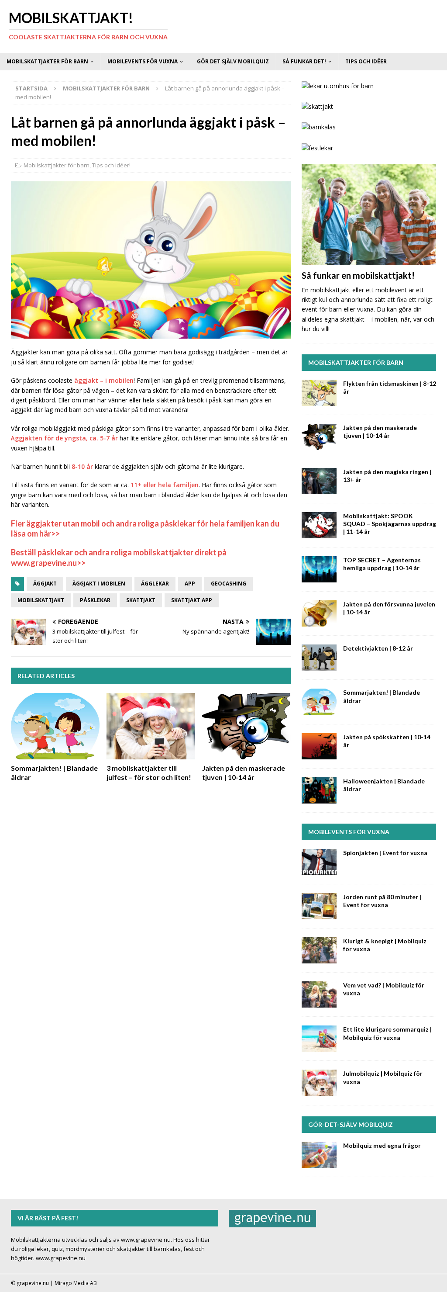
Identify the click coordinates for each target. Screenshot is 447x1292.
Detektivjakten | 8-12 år (378, 648)
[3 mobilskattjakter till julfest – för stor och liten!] (151, 726)
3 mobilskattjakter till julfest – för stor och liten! (149, 772)
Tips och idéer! (111, 165)
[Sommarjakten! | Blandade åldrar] (55, 726)
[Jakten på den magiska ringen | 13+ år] (319, 481)
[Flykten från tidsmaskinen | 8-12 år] (319, 393)
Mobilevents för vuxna (142, 61)
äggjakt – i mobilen (104, 380)
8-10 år (82, 466)
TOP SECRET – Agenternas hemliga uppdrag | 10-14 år (382, 564)
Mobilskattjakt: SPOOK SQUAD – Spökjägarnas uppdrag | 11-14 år (389, 523)
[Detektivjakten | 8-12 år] (319, 657)
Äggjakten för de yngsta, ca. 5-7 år (64, 438)
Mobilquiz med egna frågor (382, 1145)
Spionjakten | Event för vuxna (385, 852)
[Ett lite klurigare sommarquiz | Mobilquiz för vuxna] (319, 1038)
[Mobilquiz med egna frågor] (319, 1155)
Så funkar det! (304, 61)
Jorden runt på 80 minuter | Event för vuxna (382, 900)
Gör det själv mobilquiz (233, 61)
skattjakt (140, 600)
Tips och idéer (366, 61)
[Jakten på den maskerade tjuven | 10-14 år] (246, 726)
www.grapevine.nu (61, 1258)
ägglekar (155, 583)
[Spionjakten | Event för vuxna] (319, 862)
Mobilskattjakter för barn (47, 61)
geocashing (228, 583)
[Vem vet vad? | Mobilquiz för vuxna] (319, 994)
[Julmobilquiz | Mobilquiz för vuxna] (319, 1083)
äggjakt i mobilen (98, 583)
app (190, 583)
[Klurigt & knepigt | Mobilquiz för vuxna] (319, 950)
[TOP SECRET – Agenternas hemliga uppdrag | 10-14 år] (319, 569)
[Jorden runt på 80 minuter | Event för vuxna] (319, 906)
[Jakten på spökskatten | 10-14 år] (319, 746)
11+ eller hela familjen (165, 485)
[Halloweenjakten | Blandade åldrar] (319, 790)
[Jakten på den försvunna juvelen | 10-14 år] (319, 613)
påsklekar (95, 600)
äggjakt (45, 583)
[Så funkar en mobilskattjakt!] (369, 214)
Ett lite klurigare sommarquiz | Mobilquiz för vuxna (387, 1033)
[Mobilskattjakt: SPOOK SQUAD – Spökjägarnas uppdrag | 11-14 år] (319, 525)
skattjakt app (191, 600)
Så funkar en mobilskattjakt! (358, 275)
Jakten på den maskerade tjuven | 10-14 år (243, 772)
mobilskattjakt (40, 600)
